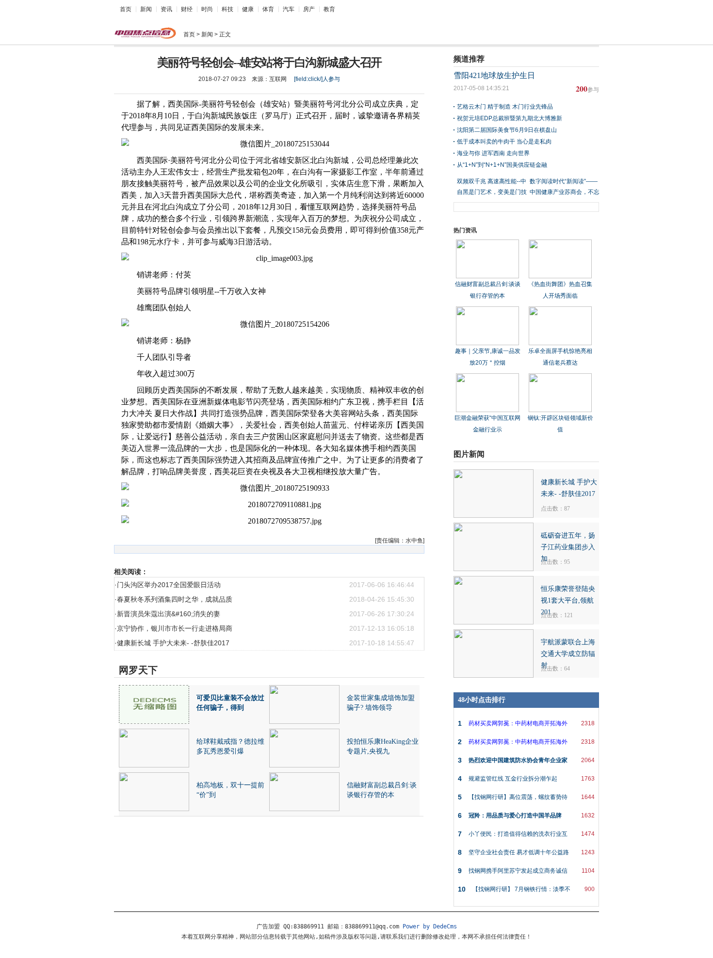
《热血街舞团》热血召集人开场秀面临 (560, 290)
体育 (268, 9)
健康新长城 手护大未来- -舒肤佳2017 (173, 643)
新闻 (146, 9)
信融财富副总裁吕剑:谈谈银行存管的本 (487, 290)
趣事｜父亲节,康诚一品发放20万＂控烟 (487, 357)
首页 (125, 9)
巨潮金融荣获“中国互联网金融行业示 (487, 424)
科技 (227, 9)
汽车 (288, 9)
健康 (248, 9)
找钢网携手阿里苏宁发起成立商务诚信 (526, 871)
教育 (329, 9)
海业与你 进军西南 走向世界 (493, 153)
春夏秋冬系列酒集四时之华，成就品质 (174, 599)
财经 (187, 9)
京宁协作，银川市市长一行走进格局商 (174, 628)
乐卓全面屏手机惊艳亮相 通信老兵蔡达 (560, 357)
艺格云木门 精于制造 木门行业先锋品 (505, 106)
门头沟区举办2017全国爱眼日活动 (169, 585)
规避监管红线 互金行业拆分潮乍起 (526, 778)
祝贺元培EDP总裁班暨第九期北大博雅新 (509, 118)
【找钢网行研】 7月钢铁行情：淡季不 (526, 889)
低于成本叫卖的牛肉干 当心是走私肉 (504, 141)
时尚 (207, 9)
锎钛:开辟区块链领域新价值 (560, 424)
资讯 (166, 9)
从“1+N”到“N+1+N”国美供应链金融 (502, 164)
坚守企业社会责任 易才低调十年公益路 (526, 852)
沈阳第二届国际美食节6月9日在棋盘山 (507, 130)
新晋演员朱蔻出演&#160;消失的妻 (168, 614)
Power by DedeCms (430, 926)
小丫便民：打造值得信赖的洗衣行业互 (526, 834)
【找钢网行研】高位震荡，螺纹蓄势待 (526, 797)
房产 (309, 9)
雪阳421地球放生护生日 (494, 75)
